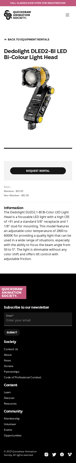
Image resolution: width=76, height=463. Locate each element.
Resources (10, 403)
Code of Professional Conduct (22, 377)
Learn (7, 392)
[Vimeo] (69, 454)
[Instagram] (46, 454)
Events (8, 430)
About (8, 355)
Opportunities (12, 435)
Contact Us (11, 349)
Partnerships (11, 371)
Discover (9, 398)
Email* (9, 315)
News (7, 360)
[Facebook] (62, 454)
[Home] (38, 292)
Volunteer (10, 424)
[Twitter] (54, 454)
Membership (12, 418)
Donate (8, 366)
